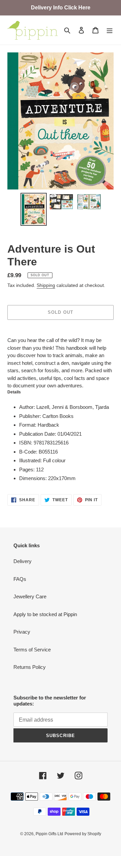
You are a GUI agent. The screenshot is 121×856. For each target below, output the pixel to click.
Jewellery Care (29, 596)
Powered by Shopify (83, 833)
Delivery (22, 561)
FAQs (19, 579)
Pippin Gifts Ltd (49, 833)
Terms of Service (32, 649)
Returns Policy (29, 667)
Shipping (46, 285)
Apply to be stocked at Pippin (45, 614)
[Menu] (110, 30)
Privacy (21, 632)
